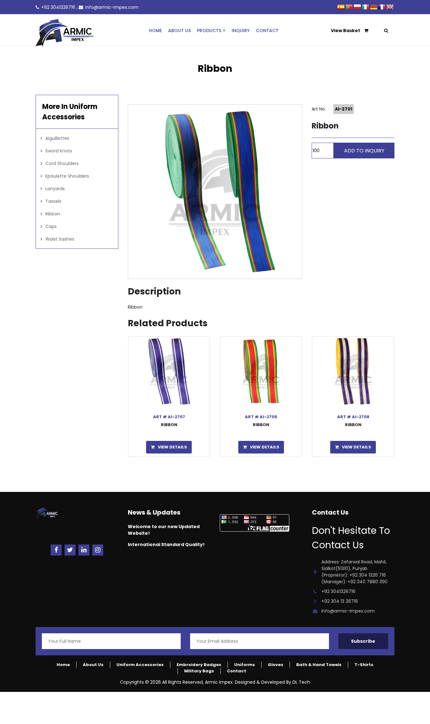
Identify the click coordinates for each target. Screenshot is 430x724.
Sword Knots (58, 151)
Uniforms (244, 665)
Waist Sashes (59, 239)
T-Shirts (363, 665)
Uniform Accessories (140, 665)
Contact (267, 30)
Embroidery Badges (199, 665)
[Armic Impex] (86, 34)
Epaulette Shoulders (67, 176)
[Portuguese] (349, 8)
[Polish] (358, 8)
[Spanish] (341, 8)
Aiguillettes (57, 138)
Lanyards (55, 188)
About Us (179, 30)
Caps (51, 226)
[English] (390, 8)
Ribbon (52, 214)
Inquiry (241, 30)
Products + (211, 30)
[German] (374, 8)
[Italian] (366, 8)
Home (155, 30)
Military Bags (199, 671)
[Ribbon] (215, 191)
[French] (382, 8)
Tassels (53, 201)
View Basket (346, 30)
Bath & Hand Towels (319, 665)
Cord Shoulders (62, 163)
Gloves (275, 665)
